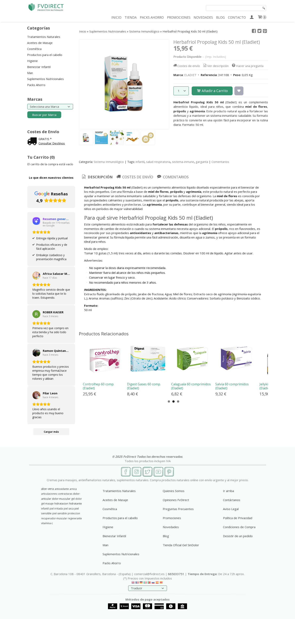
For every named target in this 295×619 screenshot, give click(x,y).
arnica (73, 489)
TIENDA (131, 17)
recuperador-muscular (54, 518)
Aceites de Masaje (40, 43)
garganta (202, 162)
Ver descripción (218, 66)
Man (30, 73)
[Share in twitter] (259, 31)
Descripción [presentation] (100, 177)
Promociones (172, 518)
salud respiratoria (158, 162)
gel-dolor (76, 498)
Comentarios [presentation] (175, 177)
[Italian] (145, 583)
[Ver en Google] (36, 276)
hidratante (75, 503)
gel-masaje (47, 503)
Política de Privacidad (237, 518)
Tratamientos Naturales (43, 37)
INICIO (116, 17)
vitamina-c (47, 523)
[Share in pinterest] (265, 31)
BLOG (220, 17)
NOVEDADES (203, 17)
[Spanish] (157, 583)
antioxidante (62, 489)
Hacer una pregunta (249, 66)
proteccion (74, 513)
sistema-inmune (183, 162)
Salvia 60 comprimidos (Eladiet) (232, 386)
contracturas (65, 493)
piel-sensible (59, 513)
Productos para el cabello (44, 55)
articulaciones (49, 493)
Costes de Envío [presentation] (137, 177)
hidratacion (61, 503)
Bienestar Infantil (39, 67)
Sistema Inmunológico (109, 162)
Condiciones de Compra (239, 527)
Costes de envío (188, 66)
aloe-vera (47, 489)
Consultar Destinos (52, 143)
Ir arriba (228, 491)
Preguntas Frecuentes (178, 509)
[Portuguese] (149, 583)
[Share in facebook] (254, 31)
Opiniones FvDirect (176, 500)
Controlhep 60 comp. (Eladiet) (98, 386)
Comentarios (220, 162)
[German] (141, 583)
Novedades (171, 527)
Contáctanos (231, 500)
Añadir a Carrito (214, 90)
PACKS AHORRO (152, 17)
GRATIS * (45, 139)
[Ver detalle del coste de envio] (33, 142)
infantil (140, 162)
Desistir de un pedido (238, 536)
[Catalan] (162, 583)
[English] (133, 583)
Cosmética (34, 49)
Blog (166, 536)
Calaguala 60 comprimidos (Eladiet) (191, 386)
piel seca (69, 508)
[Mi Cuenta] (251, 17)
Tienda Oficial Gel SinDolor (181, 545)
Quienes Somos (173, 491)
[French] (137, 583)
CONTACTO (237, 17)
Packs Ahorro (36, 85)
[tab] (96, 177)
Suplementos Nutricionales (45, 79)
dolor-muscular (61, 498)
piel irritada (56, 508)
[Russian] (153, 583)
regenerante (75, 518)
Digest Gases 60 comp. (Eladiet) (144, 386)
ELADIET (190, 75)
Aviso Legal (231, 509)
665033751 (176, 574)
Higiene (32, 61)
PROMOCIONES (178, 17)
